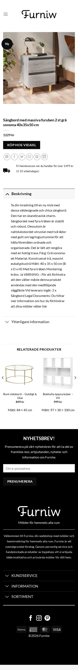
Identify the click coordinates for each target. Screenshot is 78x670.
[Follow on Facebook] (30, 618)
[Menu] (5, 14)
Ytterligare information (30, 322)
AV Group (21, 651)
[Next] (75, 386)
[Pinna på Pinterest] (36, 156)
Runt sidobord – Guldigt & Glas (20, 396)
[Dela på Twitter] (22, 156)
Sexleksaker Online (42, 651)
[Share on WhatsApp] (7, 156)
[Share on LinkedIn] (44, 156)
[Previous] (3, 386)
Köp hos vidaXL (21, 145)
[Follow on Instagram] (39, 618)
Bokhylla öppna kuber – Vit (58, 396)
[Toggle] (7, 193)
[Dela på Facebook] (14, 156)
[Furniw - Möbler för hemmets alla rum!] (39, 14)
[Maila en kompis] (29, 156)
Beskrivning (21, 194)
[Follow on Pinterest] (47, 618)
